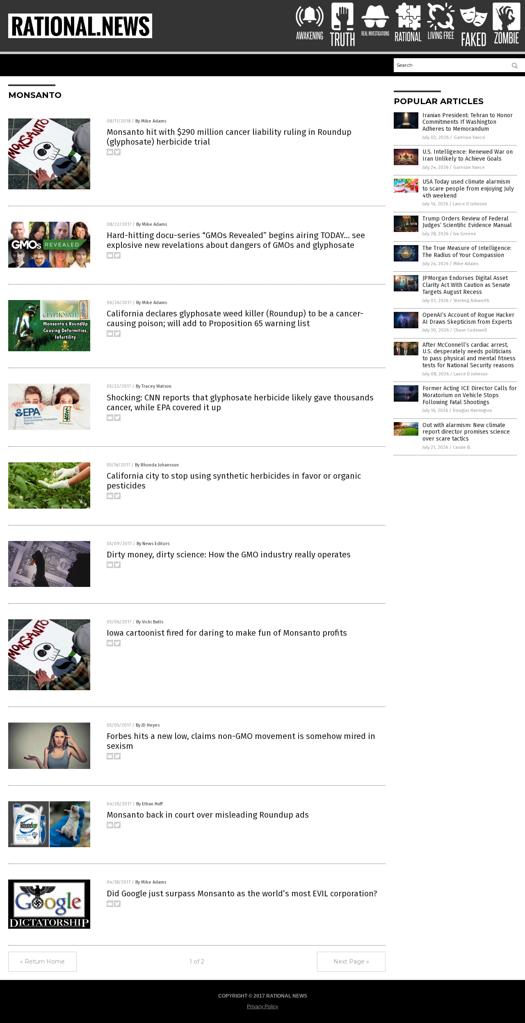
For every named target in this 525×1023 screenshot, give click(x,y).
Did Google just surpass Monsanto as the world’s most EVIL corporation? (242, 893)
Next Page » (351, 961)
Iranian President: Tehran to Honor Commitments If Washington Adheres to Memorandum (467, 122)
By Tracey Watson (153, 386)
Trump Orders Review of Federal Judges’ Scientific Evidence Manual (467, 222)
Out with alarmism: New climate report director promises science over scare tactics (466, 432)
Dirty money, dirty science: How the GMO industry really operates (229, 554)
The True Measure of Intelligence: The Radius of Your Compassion (466, 252)
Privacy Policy (262, 1006)
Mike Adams (465, 263)
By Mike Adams (150, 121)
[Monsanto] (80, 36)
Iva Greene (464, 233)
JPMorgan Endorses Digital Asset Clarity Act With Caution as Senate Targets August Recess (466, 285)
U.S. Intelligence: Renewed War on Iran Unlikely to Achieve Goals (467, 155)
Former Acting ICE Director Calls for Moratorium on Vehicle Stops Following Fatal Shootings (469, 395)
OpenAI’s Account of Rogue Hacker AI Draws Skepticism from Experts (468, 318)
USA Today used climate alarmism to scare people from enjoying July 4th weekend (468, 188)
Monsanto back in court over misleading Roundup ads (208, 815)
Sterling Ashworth (471, 300)
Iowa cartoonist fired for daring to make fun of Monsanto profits (227, 633)
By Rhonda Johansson (157, 465)
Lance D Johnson (470, 204)
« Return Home (42, 961)
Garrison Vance (469, 137)
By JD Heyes (148, 725)
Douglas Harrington (472, 410)
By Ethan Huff (149, 804)
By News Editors (153, 543)
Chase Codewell (470, 330)
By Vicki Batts (149, 622)
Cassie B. (462, 447)
